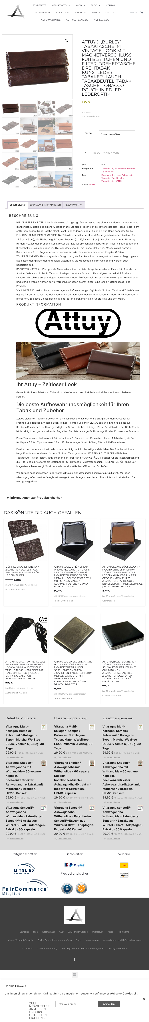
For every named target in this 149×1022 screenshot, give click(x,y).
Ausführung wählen (16, 693)
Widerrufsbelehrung (47, 948)
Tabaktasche (107, 168)
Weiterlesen (108, 601)
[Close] (144, 999)
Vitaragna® (42, 12)
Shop (78, 5)
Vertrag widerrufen (117, 948)
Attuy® (110, 5)
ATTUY (119, 181)
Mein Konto (59, 5)
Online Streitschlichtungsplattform (55, 940)
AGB (61, 932)
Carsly (110, 12)
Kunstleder (106, 175)
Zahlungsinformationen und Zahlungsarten (83, 948)
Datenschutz (48, 932)
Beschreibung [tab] (17, 205)
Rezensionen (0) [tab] (73, 205)
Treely (96, 12)
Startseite (39, 5)
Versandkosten (93, 116)
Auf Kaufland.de (77, 19)
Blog (94, 5)
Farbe (88, 133)
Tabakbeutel (128, 175)
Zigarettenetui (107, 181)
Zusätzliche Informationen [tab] (45, 205)
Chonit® (80, 12)
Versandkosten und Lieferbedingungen (122, 940)
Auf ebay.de (101, 19)
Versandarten (92, 940)
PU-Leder (116, 175)
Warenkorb (27, 948)
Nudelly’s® (63, 12)
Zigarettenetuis (108, 171)
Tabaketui (105, 178)
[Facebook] (74, 959)
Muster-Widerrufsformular (20, 940)
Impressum (97, 932)
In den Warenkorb (106, 152)
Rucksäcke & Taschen (124, 168)
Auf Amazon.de (51, 19)
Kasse (110, 932)
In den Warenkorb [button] (15, 590)
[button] (66, 40)
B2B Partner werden (78, 932)
